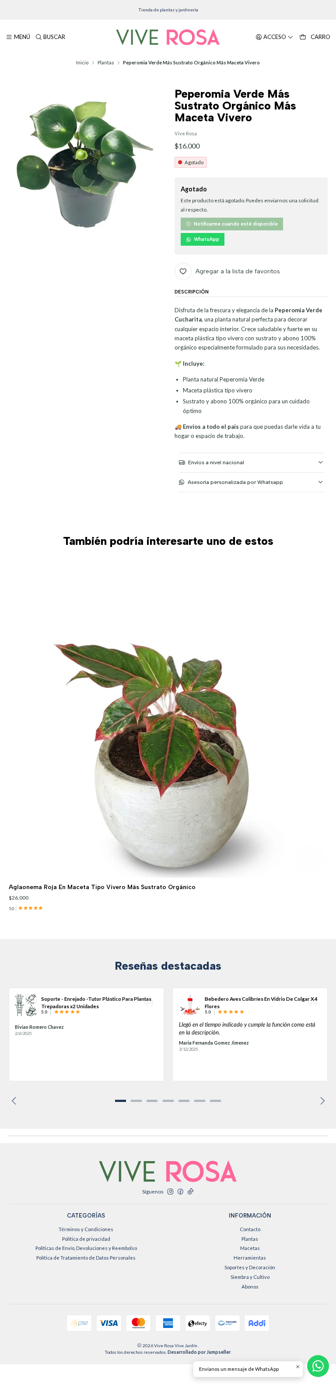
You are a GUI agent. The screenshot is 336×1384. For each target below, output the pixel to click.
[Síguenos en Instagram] (170, 1191)
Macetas (250, 1248)
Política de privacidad (86, 1239)
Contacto (250, 1229)
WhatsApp (206, 239)
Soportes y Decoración (249, 1267)
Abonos (250, 1286)
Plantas (106, 62)
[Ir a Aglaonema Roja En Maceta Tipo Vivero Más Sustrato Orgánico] (168, 718)
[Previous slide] (15, 1101)
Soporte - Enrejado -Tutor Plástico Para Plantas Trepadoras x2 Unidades (96, 1002)
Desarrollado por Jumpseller (199, 1352)
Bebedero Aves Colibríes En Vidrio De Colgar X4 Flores (261, 1002)
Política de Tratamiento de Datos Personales (86, 1257)
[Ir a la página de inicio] (168, 37)
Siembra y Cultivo (250, 1277)
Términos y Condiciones (86, 1229)
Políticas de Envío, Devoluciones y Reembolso (86, 1248)
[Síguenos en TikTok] (190, 1191)
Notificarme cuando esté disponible (236, 224)
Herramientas (250, 1257)
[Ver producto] (26, 1005)
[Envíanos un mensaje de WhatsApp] (318, 1366)
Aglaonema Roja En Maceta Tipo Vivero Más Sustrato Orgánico (102, 886)
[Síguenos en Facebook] (180, 1191)
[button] (120, 1101)
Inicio (82, 62)
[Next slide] (321, 1101)
